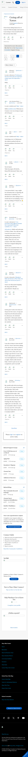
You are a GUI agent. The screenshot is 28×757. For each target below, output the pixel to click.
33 (12, 59)
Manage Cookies (19, 745)
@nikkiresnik (19, 70)
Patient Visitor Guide (6, 688)
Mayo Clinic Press (5, 685)
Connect (8, 2)
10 (5, 59)
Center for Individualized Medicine (9, 682)
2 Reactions (7, 152)
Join (18, 2)
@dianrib (16, 162)
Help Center (4, 664)
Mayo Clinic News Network (8, 699)
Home (3, 7)
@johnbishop (12, 102)
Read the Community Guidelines (13, 549)
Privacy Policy (13, 745)
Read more (14, 579)
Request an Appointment (14, 708)
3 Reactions (7, 120)
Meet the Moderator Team (7, 652)
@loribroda (18, 338)
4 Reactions (6, 41)
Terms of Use (4, 745)
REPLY (6, 93)
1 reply (6, 125)
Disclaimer (4, 661)
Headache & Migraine (9, 465)
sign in (12, 434)
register (18, 434)
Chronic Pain (7, 471)
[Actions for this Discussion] (23, 37)
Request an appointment (14, 526)
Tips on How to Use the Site (14, 590)
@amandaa (11, 218)
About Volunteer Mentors (7, 655)
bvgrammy (18, 23)
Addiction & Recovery (10, 477)
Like (4, 39)
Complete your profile (14, 605)
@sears (15, 131)
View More (14, 428)
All (23, 447)
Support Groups (12, 7)
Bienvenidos (14, 627)
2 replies (6, 95)
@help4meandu (12, 304)
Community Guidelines (7, 658)
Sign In (23, 2)
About (3, 646)
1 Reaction (7, 90)
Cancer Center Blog (6, 679)
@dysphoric (18, 185)
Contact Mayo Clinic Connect (8, 667)
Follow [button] (21, 451)
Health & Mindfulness (9, 506)
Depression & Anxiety (9, 13)
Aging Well (6, 458)
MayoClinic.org (5, 734)
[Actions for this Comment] (22, 86)
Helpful (8, 39)
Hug (12, 39)
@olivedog (17, 380)
